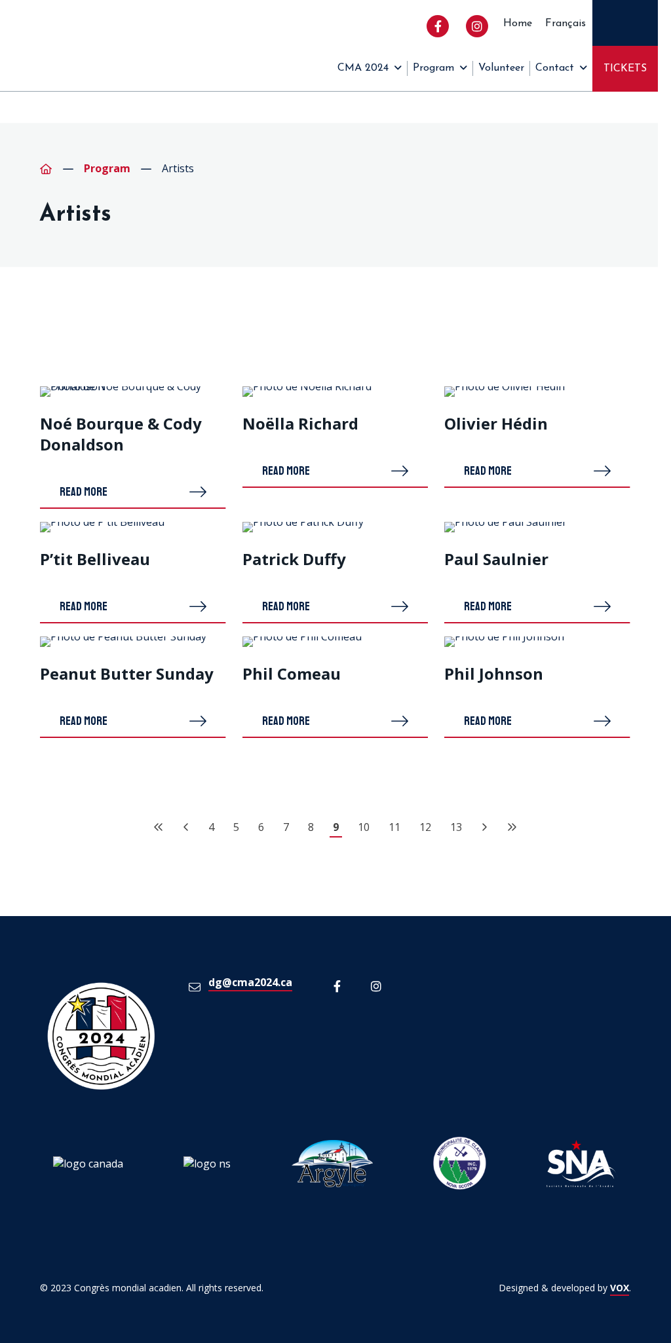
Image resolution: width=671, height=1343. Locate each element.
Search (625, 23)
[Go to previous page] (186, 827)
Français (565, 23)
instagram (477, 26)
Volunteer (501, 68)
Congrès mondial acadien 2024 (46, 46)
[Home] (45, 169)
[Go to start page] (158, 827)
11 (394, 827)
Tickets (625, 69)
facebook (438, 26)
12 (425, 827)
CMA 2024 (363, 68)
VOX (619, 1287)
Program (433, 68)
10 (364, 827)
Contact (554, 68)
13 (456, 827)
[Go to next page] (484, 827)
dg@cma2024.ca (250, 982)
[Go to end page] (511, 827)
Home (517, 23)
